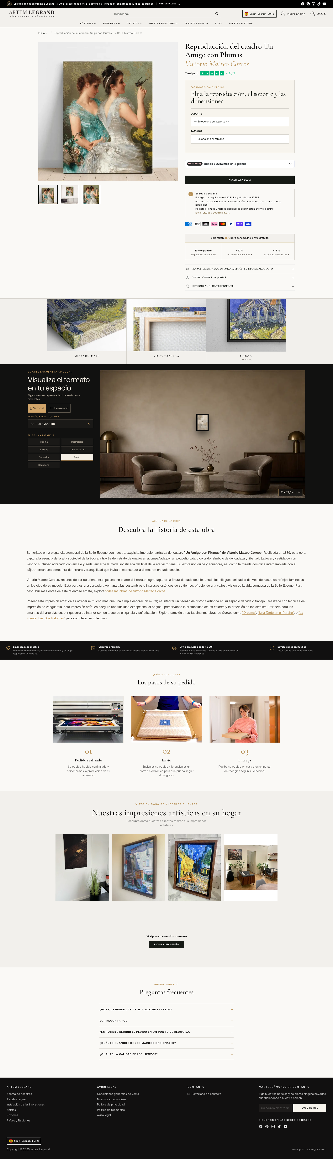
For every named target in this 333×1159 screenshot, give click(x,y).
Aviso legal (104, 1115)
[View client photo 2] (138, 867)
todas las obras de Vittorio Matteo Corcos (135, 591)
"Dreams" (249, 612)
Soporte (197, 113)
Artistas (11, 1109)
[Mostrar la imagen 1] (48, 194)
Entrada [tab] (44, 449)
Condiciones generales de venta (118, 1093)
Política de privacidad (111, 1104)
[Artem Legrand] (32, 13)
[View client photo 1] (82, 867)
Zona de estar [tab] (77, 449)
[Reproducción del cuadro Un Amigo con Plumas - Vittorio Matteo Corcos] (108, 111)
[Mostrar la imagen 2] (69, 194)
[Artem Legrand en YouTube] (324, 4)
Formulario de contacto (206, 1093)
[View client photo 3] (194, 867)
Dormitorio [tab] (77, 441)
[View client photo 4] (251, 867)
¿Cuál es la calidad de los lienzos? (166, 1054)
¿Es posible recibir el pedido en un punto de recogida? (166, 1032)
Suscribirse (310, 1107)
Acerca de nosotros (19, 1093)
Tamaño (196, 131)
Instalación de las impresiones (26, 1104)
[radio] (37, 408)
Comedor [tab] (44, 457)
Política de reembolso (111, 1109)
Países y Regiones (18, 1120)
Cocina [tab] (44, 441)
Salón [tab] (77, 457)
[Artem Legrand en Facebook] (303, 4)
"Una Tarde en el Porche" (276, 612)
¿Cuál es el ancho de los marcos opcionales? (166, 1043)
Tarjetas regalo (16, 1099)
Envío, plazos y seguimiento (308, 1149)
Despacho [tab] (43, 464)
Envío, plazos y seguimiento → (212, 212)
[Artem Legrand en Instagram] (313, 4)
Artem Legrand (40, 1149)
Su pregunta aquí (166, 1020)
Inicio (41, 33)
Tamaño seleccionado (43, 416)
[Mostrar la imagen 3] (91, 194)
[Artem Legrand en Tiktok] (319, 4)
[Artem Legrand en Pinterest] (308, 4)
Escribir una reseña (166, 944)
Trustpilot (191, 73)
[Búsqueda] (217, 14)
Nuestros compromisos (111, 1099)
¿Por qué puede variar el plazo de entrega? (166, 1009)
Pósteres (12, 1115)
